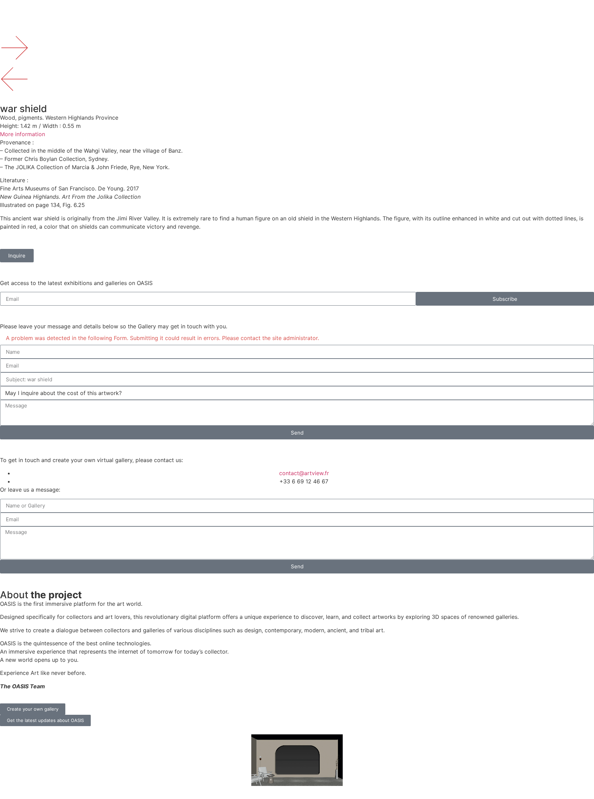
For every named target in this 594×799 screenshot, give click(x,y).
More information (22, 134)
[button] (297, 134)
